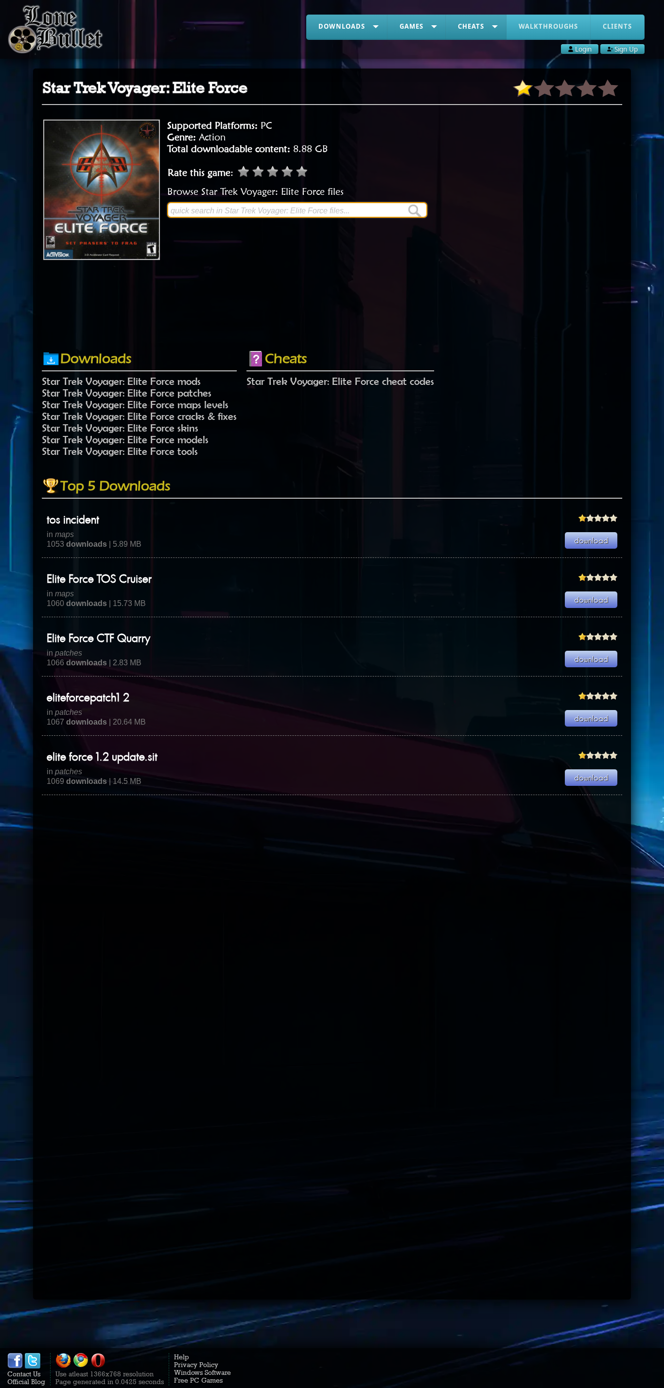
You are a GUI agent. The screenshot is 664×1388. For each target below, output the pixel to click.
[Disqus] (332, 916)
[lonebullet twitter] (32, 1366)
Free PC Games (198, 1380)
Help (181, 1357)
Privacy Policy (196, 1365)
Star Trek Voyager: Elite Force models (125, 439)
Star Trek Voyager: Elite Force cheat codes (340, 381)
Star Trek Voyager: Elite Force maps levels (135, 404)
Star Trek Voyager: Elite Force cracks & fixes (139, 416)
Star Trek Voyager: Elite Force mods (121, 381)
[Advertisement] (332, 317)
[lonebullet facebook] (15, 1366)
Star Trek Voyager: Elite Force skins (120, 428)
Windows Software (202, 1372)
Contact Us (23, 1374)
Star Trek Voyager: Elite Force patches (126, 393)
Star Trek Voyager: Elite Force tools (120, 451)
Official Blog (26, 1382)
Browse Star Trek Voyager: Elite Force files (255, 191)
